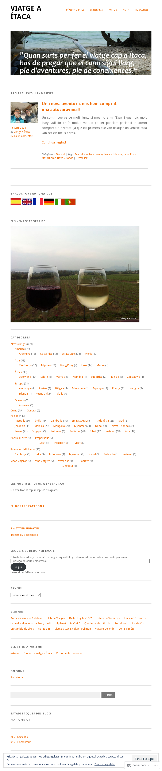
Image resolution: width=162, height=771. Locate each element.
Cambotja (56, 420)
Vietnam (110, 431)
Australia (80, 154)
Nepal (98, 425)
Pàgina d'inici (75, 9)
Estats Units (69, 353)
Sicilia (60, 393)
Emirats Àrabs (80, 420)
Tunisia (115, 376)
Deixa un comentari (22, 136)
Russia (18, 431)
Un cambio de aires (22, 628)
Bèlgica (59, 388)
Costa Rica (46, 353)
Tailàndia (74, 431)
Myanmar (80, 425)
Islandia (118, 154)
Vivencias (63, 461)
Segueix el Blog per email (33, 550)
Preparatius (42, 438)
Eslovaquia (78, 388)
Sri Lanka (56, 431)
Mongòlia (59, 425)
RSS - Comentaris (21, 742)
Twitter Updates (25, 528)
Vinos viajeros (19, 461)
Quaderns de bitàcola (97, 623)
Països (14, 415)
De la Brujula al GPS (81, 618)
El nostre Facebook (27, 506)
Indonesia (55, 454)
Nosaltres (141, 9)
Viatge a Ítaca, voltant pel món (73, 628)
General (60, 154)
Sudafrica (97, 376)
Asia (17, 360)
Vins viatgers (42, 461)
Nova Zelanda (65, 158)
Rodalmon (121, 623)
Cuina (14, 410)
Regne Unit (42, 393)
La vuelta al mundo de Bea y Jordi (31, 623)
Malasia (39, 425)
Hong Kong (66, 365)
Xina (127, 431)
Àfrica (18, 372)
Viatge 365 (44, 628)
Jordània (20, 425)
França (108, 154)
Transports (60, 442)
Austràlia (24, 405)
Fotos (113, 9)
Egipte (44, 376)
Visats (78, 442)
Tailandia (109, 454)
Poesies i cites (19, 438)
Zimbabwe (133, 376)
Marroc (60, 376)
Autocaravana (94, 154)
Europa (19, 383)
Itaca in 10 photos (135, 618)
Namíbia (78, 376)
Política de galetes (104, 764)
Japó (121, 420)
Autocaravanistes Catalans (26, 618)
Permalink (82, 158)
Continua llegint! (54, 142)
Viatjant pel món (105, 628)
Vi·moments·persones (69, 653)
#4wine (15, 653)
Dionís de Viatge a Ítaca (38, 653)
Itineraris (96, 9)
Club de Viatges (55, 618)
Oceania (20, 400)
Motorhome (49, 158)
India (38, 454)
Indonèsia (103, 420)
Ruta (126, 9)
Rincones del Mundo (23, 449)
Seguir (18, 567)
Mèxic (88, 353)
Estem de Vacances (108, 618)
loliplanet (60, 623)
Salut (42, 442)
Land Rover (130, 154)
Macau (101, 365)
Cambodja (25, 365)
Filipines (46, 365)
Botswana (25, 376)
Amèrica (20, 348)
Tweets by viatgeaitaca (24, 534)
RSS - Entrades (19, 736)
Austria (43, 388)
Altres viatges (19, 344)
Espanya (98, 388)
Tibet (93, 431)
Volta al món (126, 628)
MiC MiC (75, 623)
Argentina (25, 353)
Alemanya (25, 388)
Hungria (134, 388)
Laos (84, 365)
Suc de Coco (138, 623)
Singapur (37, 431)
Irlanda (23, 393)
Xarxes (85, 461)
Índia (38, 420)
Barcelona (17, 677)
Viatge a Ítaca (26, 12)
